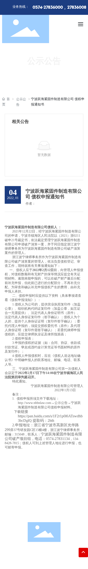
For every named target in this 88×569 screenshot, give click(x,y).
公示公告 (21, 102)
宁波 (57, 560)
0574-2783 (48, 489)
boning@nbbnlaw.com (50, 504)
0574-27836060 (48, 497)
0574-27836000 (48, 7)
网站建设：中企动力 (38, 560)
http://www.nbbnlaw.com (49, 511)
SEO (64, 560)
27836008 (76, 7)
